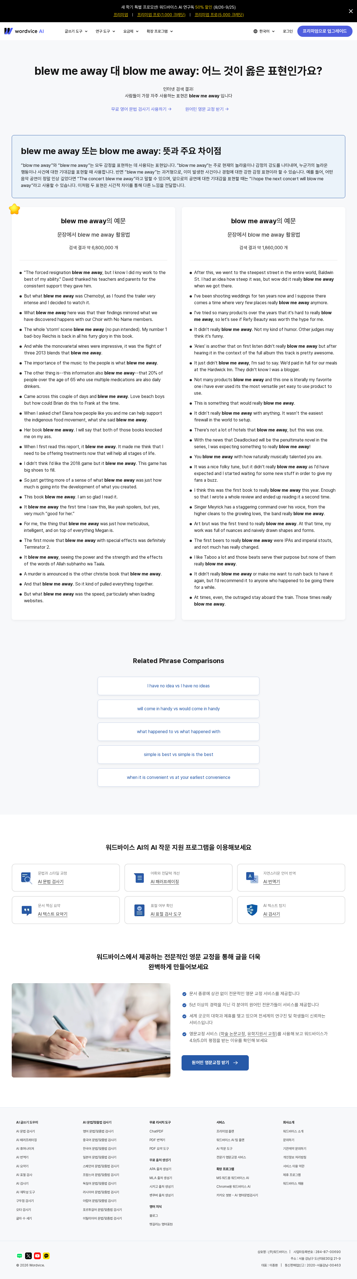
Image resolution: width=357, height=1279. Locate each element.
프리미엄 (121, 14)
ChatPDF (156, 1131)
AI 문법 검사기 (51, 881)
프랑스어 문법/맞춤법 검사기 (101, 1175)
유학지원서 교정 (261, 1033)
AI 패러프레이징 (165, 881)
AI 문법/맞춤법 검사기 (97, 1122)
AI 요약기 (22, 1166)
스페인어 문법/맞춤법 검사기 (101, 1166)
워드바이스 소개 (293, 1131)
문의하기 (288, 1140)
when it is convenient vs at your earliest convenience (178, 777)
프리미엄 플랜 (225, 1131)
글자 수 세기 (24, 1218)
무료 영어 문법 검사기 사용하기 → (141, 109)
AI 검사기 (271, 914)
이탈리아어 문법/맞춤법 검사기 (102, 1218)
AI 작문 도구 (224, 1149)
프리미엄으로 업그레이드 (325, 31)
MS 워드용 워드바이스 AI (232, 1178)
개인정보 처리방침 (294, 1157)
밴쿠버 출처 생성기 (161, 1195)
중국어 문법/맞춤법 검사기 (99, 1140)
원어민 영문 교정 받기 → (207, 109)
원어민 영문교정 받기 (210, 1062)
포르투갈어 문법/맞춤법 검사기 (102, 1210)
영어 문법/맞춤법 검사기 (98, 1131)
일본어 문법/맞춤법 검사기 (99, 1157)
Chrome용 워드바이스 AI (233, 1187)
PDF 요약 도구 (159, 1149)
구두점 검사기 (25, 1201)
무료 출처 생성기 (160, 1160)
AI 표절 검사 (24, 1175)
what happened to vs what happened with (178, 731)
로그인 (288, 31)
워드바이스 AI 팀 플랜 (230, 1140)
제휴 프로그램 (292, 1175)
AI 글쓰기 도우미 (27, 1122)
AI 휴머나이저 (25, 1149)
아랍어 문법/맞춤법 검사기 (99, 1201)
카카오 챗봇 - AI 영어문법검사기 (237, 1195)
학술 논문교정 (233, 1033)
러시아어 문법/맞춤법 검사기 (101, 1192)
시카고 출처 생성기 (161, 1187)
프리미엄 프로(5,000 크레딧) (219, 14)
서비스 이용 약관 (293, 1166)
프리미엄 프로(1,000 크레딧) (161, 14)
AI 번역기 (271, 881)
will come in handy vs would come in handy (178, 708)
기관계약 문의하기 (294, 1149)
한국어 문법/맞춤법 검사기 (99, 1149)
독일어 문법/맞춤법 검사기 (99, 1184)
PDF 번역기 (157, 1140)
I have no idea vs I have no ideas (178, 685)
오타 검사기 (23, 1210)
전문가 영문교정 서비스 (231, 1157)
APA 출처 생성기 (160, 1169)
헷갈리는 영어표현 (161, 1224)
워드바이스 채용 (293, 1184)
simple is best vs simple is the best (178, 754)
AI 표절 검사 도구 (166, 914)
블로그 (153, 1216)
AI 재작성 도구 (25, 1192)
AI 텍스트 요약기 (52, 914)
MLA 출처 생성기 (160, 1178)
